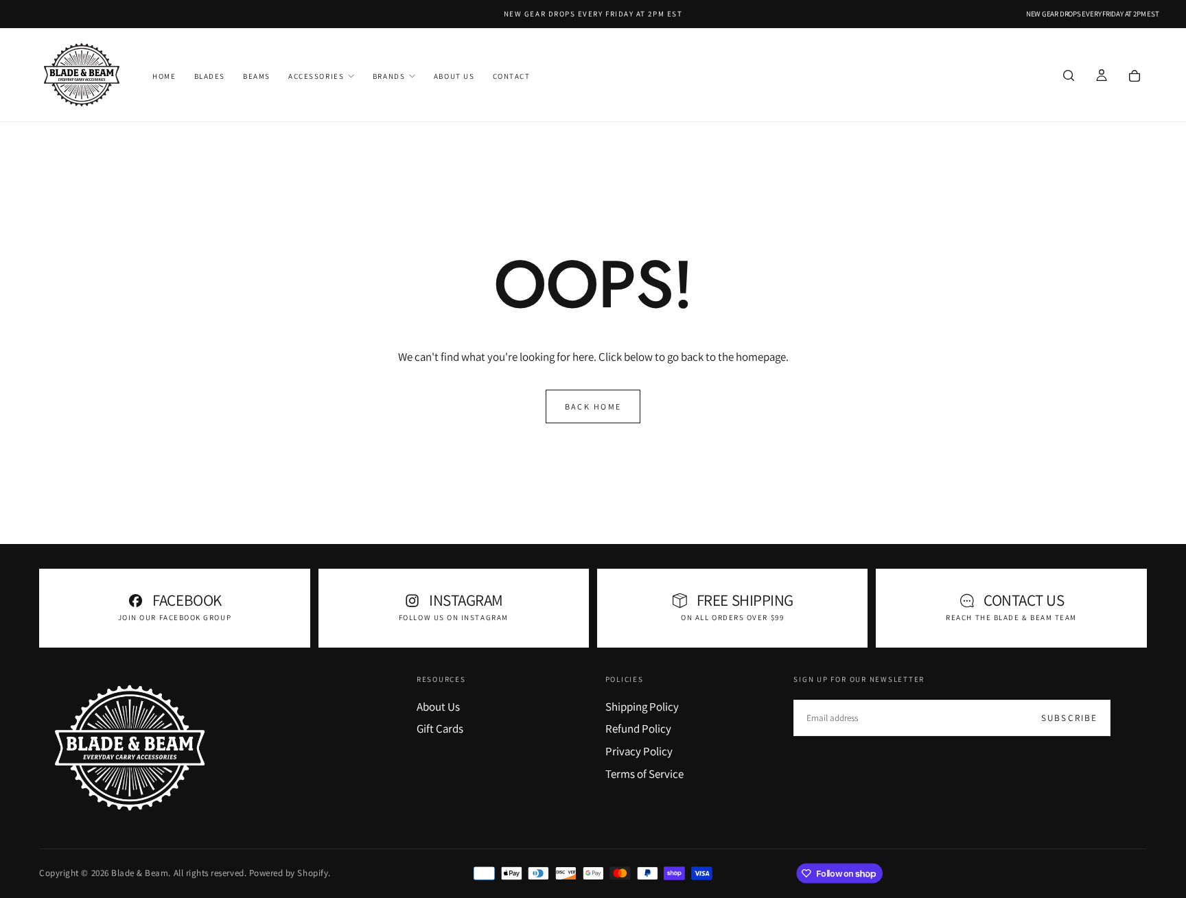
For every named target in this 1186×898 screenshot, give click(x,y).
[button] (1068, 76)
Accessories (316, 76)
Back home (593, 406)
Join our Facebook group (174, 617)
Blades (209, 76)
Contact (512, 76)
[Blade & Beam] (129, 748)
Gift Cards (440, 728)
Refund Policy (638, 728)
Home (164, 76)
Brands (389, 76)
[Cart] (1134, 76)
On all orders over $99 (732, 617)
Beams (256, 76)
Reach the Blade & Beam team (1011, 617)
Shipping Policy (642, 706)
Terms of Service (644, 773)
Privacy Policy (639, 751)
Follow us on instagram (454, 617)
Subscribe (1069, 718)
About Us (454, 76)
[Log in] (1101, 76)
